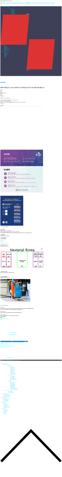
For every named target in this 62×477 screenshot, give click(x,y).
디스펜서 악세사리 (5, 6)
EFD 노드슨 (9, 390)
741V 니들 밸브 (6, 395)
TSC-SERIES (13, 378)
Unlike (4, 316)
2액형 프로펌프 (6, 399)
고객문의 (5, 409)
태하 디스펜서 (4, 397)
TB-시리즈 (13, 9)
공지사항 (5, 411)
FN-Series (13, 384)
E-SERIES (12, 377)
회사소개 (3, 408)
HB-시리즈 (13, 13)
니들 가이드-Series (14, 389)
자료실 (5, 413)
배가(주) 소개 (6, 410)
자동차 (5, 403)
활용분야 (3, 402)
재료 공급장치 (6, 401)
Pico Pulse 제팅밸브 (7, 394)
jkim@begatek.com (13, 334)
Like (1, 316)
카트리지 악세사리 (14, 379)
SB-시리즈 (13, 372)
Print (1, 317)
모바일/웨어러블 (6, 407)
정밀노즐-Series (14, 388)
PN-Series (13, 382)
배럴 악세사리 (13, 374)
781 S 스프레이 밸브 (7, 396)
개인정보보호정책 (17, 360)
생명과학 (5, 406)
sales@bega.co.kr (13, 332)
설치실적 (5, 412)
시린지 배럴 (11, 391)
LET (12, 380)
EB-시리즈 (13, 10)
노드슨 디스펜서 (4, 393)
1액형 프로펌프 (6, 398)
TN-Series (13, 383)
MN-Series (13, 387)
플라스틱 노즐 (11, 392)
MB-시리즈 (13, 12)
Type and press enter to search (5, 0)
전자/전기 (5, 404)
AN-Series (13, 385)
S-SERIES (12, 376)
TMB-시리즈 (13, 373)
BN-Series (13, 386)
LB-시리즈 (13, 11)
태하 (8, 7)
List (1, 319)
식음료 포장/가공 (7, 405)
